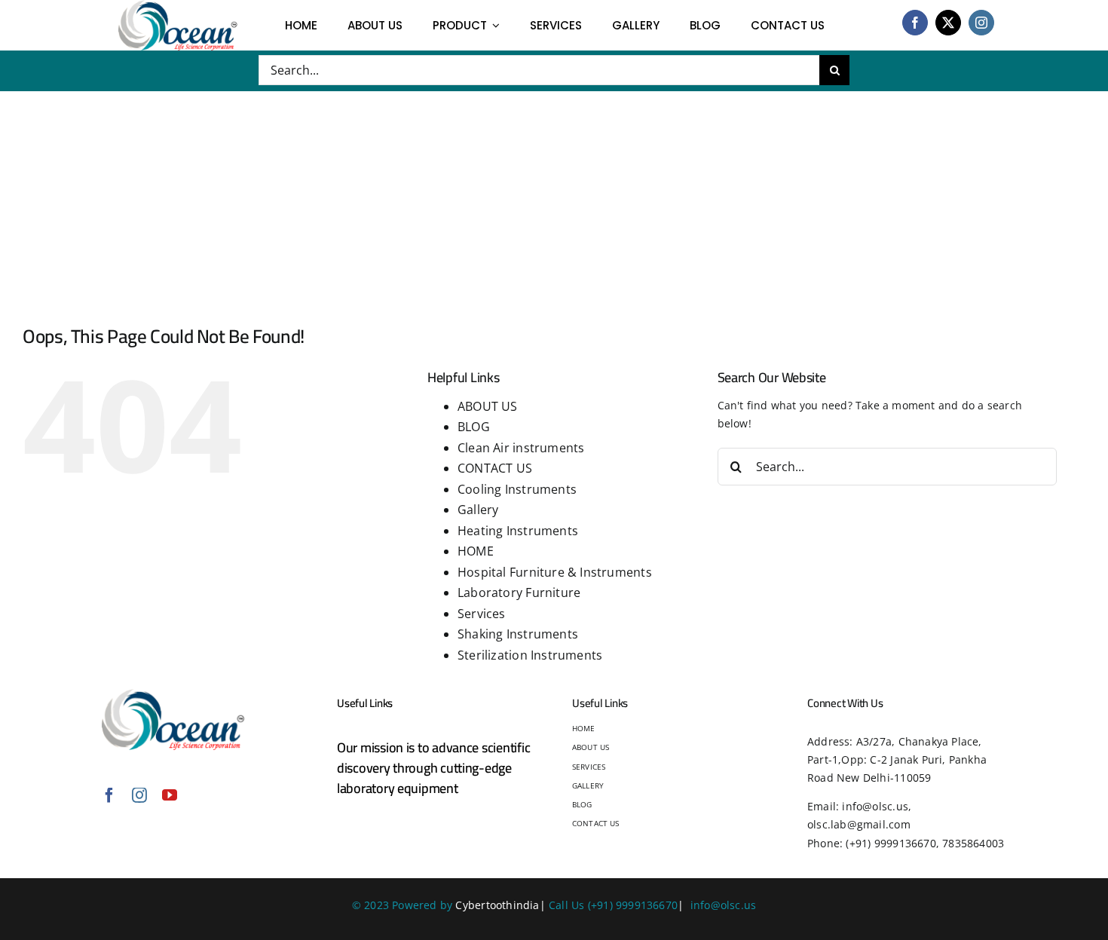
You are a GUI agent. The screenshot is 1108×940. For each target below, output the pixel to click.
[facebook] (915, 22)
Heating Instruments (518, 530)
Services (482, 613)
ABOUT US (488, 406)
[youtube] (169, 795)
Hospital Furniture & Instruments (555, 572)
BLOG (474, 426)
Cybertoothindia (497, 905)
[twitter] (948, 22)
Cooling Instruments (517, 489)
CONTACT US (495, 468)
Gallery (478, 509)
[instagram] (981, 22)
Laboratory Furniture (519, 592)
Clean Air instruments (521, 447)
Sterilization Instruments (530, 655)
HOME (476, 551)
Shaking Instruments (518, 634)
